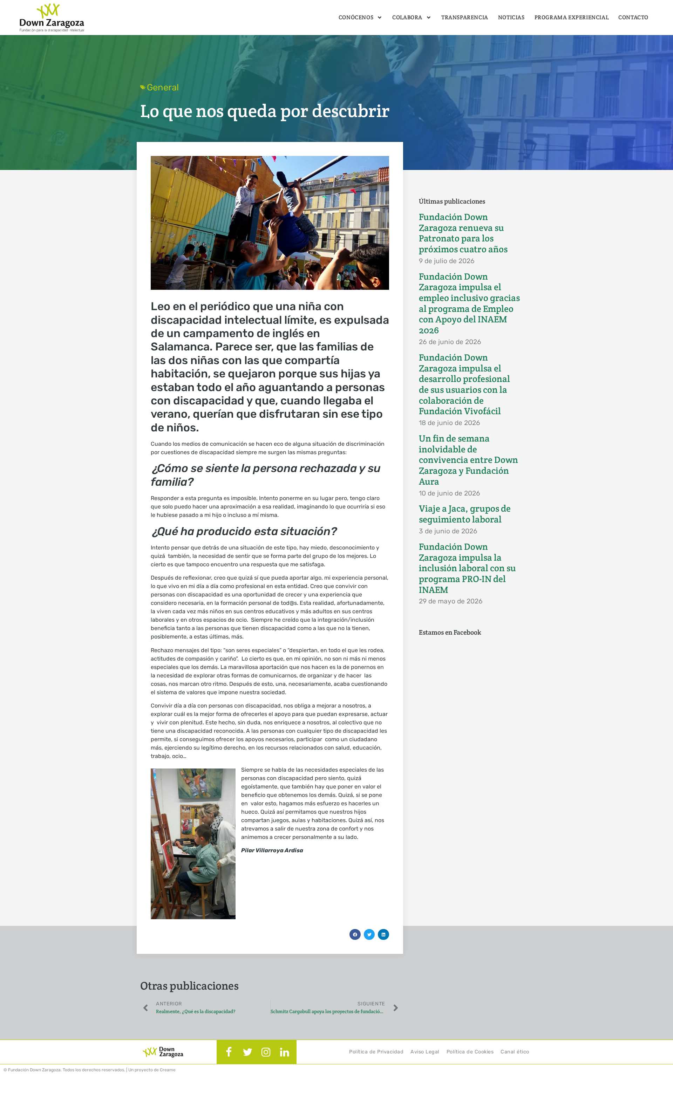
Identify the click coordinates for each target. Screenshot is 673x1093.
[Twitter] (247, 1052)
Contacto (633, 17)
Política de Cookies (470, 1052)
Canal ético (515, 1052)
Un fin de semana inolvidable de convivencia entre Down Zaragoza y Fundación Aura (468, 460)
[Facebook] (228, 1052)
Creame (168, 1069)
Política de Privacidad (376, 1052)
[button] (355, 934)
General (163, 87)
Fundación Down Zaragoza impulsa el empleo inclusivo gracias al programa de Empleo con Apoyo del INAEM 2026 (469, 303)
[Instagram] (266, 1052)
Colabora (407, 17)
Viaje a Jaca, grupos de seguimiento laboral (465, 514)
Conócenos (356, 17)
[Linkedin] (284, 1052)
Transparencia (464, 17)
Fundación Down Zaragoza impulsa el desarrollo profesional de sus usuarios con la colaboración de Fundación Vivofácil (464, 384)
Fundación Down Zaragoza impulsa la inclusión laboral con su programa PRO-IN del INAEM (467, 568)
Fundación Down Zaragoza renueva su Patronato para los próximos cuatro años (463, 233)
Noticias (511, 17)
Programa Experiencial (572, 17)
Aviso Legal (425, 1052)
